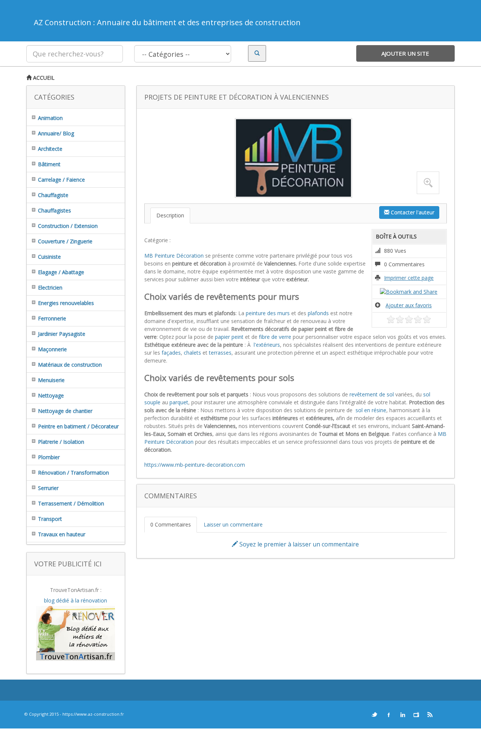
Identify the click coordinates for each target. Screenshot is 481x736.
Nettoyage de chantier (65, 410)
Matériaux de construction (70, 364)
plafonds (318, 313)
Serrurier (48, 488)
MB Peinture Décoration (174, 255)
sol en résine (370, 410)
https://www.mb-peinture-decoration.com (194, 464)
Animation (50, 117)
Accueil (43, 77)
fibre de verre (275, 336)
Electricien (50, 287)
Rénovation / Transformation (73, 472)
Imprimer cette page (409, 277)
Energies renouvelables (66, 303)
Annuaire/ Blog (56, 133)
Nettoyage (51, 395)
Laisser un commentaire (233, 524)
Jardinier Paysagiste (61, 333)
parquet (178, 402)
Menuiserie (51, 380)
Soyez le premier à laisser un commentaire (298, 544)
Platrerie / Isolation (61, 441)
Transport (50, 518)
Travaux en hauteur (61, 534)
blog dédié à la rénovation (75, 600)
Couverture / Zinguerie (65, 241)
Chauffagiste (53, 195)
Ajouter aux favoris (409, 305)
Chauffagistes (54, 210)
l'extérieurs (266, 344)
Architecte (50, 148)
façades (171, 352)
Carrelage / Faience (61, 179)
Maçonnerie (52, 349)
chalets (192, 352)
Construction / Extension (68, 225)
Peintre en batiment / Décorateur (78, 426)
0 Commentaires (170, 524)
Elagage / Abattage (61, 272)
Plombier (49, 457)
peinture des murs (268, 313)
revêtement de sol (371, 394)
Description (170, 215)
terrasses (220, 352)
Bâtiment (49, 164)
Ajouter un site (405, 53)
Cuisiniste (49, 256)
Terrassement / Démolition (71, 503)
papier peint (229, 336)
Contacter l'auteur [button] (411, 212)
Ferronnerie (52, 318)
